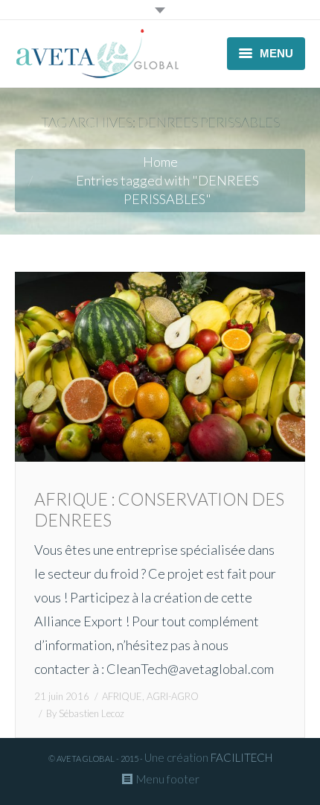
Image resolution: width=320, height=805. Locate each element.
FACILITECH (241, 757)
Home (160, 161)
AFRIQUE (122, 696)
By (85, 713)
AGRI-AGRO (173, 696)
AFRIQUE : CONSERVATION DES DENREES (159, 509)
